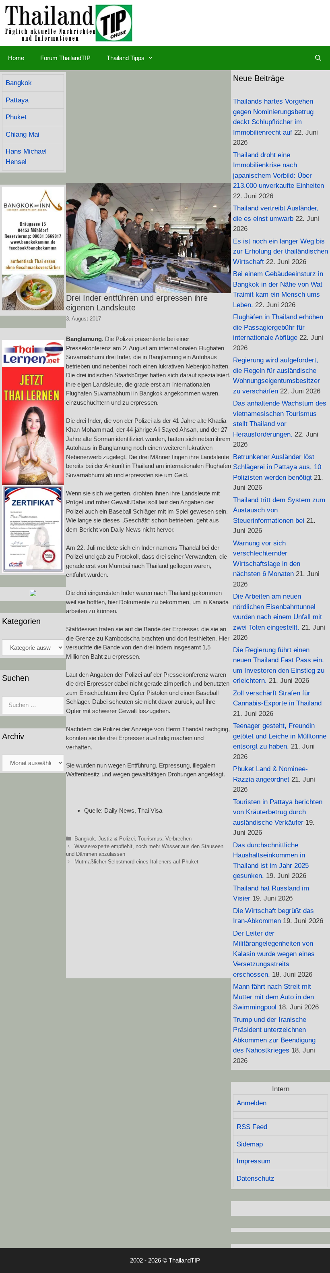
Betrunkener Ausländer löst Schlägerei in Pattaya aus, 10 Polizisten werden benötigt (277, 467)
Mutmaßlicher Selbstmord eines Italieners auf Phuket (136, 862)
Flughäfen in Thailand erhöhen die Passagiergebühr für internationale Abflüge (278, 327)
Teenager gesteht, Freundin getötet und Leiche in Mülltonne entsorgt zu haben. (279, 736)
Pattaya (17, 100)
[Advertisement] (148, 126)
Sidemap (250, 1144)
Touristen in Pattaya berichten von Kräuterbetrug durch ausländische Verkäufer (277, 812)
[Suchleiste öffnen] (318, 58)
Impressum (253, 1161)
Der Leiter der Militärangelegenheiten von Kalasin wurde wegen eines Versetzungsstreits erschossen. (274, 954)
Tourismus (150, 839)
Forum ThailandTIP (65, 57)
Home (16, 57)
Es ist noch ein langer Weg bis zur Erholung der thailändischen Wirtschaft (280, 251)
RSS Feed (252, 1127)
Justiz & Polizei (116, 839)
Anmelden (251, 1103)
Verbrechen (178, 839)
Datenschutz (255, 1178)
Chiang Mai (22, 134)
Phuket (16, 117)
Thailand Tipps (125, 57)
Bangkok (84, 839)
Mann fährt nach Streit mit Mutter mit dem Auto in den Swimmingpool (273, 997)
